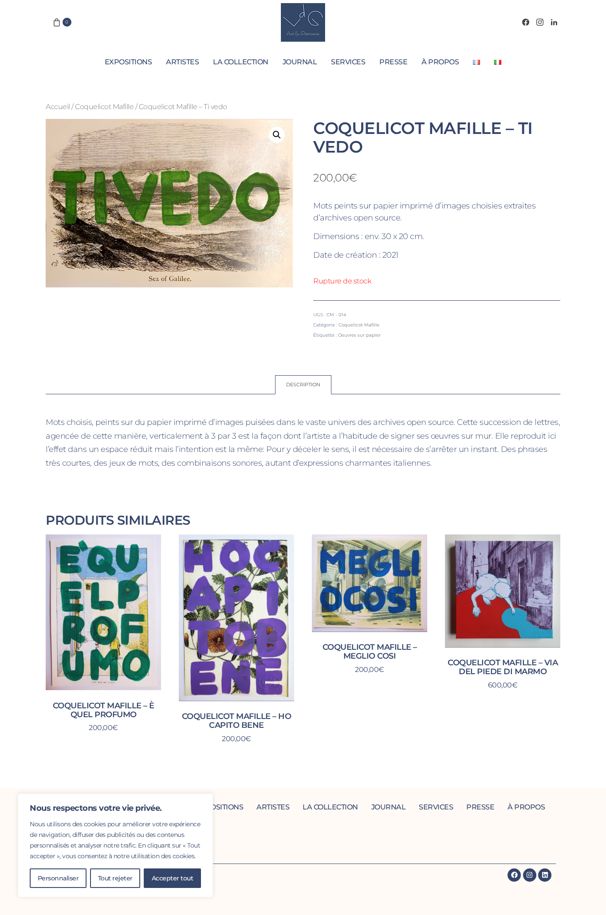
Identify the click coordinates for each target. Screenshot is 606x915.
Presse (393, 62)
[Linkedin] (544, 875)
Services (348, 62)
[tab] (303, 384)
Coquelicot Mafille (104, 106)
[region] (115, 845)
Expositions (128, 62)
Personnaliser (58, 878)
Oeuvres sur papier (359, 335)
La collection (240, 62)
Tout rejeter (115, 878)
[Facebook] (525, 22)
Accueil (58, 106)
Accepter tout (172, 878)
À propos (440, 62)
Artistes (182, 62)
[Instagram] (540, 22)
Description (303, 384)
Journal (300, 62)
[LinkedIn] (554, 22)
